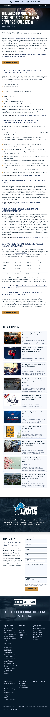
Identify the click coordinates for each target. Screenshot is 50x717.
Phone (28, 554)
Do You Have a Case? (10, 62)
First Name (29, 539)
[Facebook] (44, 691)
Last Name (29, 544)
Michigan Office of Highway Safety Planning (22, 38)
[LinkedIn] (36, 691)
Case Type (29, 559)
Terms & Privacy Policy (33, 581)
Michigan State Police (21, 253)
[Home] (7, 6)
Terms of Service (36, 585)
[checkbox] (27, 579)
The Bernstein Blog (12, 32)
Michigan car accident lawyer (27, 50)
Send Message (31, 589)
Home (3, 32)
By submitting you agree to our (35, 580)
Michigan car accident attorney (20, 303)
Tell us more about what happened (34, 564)
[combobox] (35, 561)
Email (27, 549)
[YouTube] (34, 691)
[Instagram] (41, 691)
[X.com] (39, 691)
